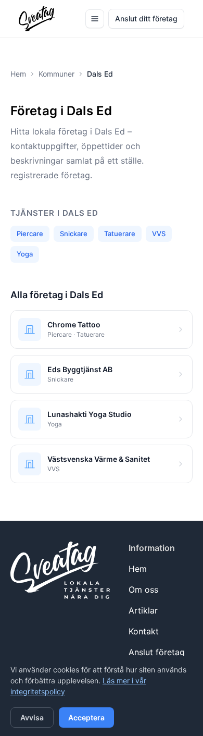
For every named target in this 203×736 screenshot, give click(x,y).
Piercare (30, 233)
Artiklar (143, 610)
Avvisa (32, 717)
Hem (18, 73)
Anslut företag (157, 652)
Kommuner (56, 73)
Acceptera (86, 717)
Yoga (25, 254)
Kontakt (144, 631)
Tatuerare (119, 233)
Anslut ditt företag (146, 18)
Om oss (143, 589)
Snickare (73, 233)
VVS (159, 233)
